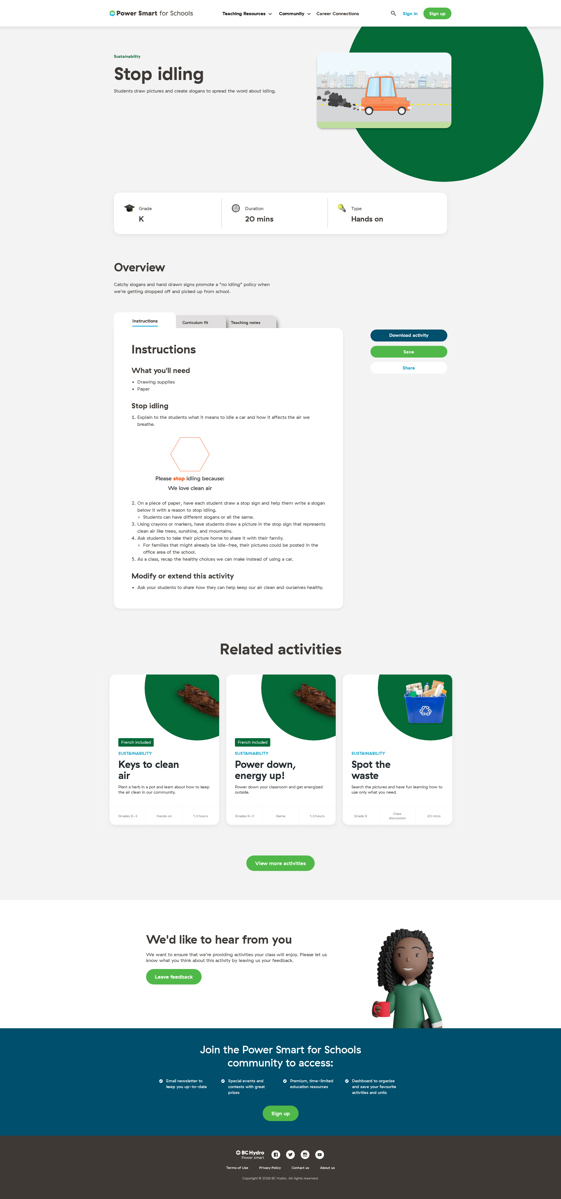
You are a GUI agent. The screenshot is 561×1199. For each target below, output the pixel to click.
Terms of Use (237, 1167)
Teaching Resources (244, 13)
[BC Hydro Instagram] (307, 1154)
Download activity (408, 335)
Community (291, 13)
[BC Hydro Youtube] (321, 1154)
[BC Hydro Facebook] (278, 1154)
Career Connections (337, 13)
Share (409, 368)
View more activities (280, 863)
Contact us (300, 1167)
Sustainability (127, 56)
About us (327, 1167)
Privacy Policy (270, 1167)
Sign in (410, 13)
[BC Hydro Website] (251, 1154)
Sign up (437, 13)
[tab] (145, 321)
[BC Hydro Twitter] (292, 1154)
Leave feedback (174, 976)
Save (409, 352)
